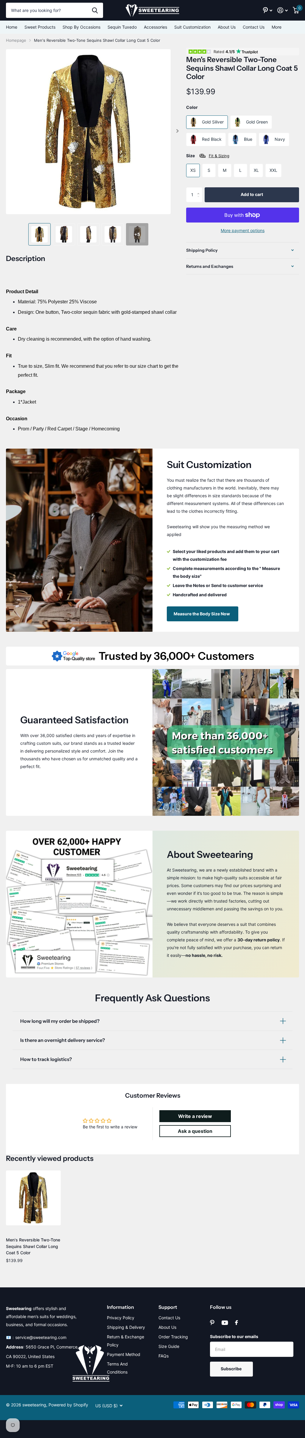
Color (192, 107)
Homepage (16, 40)
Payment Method (123, 1354)
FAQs (163, 1355)
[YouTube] (225, 1322)
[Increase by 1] (200, 189)
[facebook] (236, 1322)
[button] (178, 131)
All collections (39, 27)
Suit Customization (192, 27)
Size (207, 155)
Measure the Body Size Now (202, 613)
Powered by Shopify (68, 1404)
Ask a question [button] (195, 1131)
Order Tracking (173, 1336)
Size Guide (168, 1346)
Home (11, 27)
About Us (227, 27)
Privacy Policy (120, 1317)
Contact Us (253, 27)
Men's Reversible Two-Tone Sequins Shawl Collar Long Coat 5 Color (33, 1246)
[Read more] (268, 10)
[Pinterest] (212, 1322)
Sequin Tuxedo (122, 27)
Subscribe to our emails (234, 1336)
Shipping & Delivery (126, 1327)
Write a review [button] (195, 1116)
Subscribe (231, 1368)
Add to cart (252, 194)
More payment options (242, 230)
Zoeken (95, 10)
